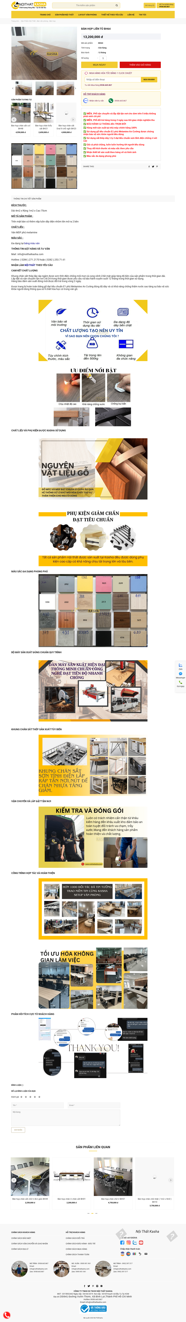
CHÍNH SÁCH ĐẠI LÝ (19, 1249)
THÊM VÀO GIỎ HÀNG (140, 65)
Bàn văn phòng (42, 21)
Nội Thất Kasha (147, 1231)
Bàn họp (52, 21)
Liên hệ (130, 15)
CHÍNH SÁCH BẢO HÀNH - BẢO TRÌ (80, 1244)
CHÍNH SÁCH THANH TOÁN (77, 1254)
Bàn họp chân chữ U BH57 (71, 1199)
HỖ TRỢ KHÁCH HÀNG (75, 1232)
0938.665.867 (106, 85)
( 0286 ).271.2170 (29, 259)
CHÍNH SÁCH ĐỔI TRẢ (75, 1238)
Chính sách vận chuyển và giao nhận (29, 1244)
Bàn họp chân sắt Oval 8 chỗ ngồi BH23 (43, 127)
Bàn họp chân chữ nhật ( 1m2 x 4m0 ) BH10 (113, 1200)
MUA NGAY (99, 64)
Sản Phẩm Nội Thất (64, 15)
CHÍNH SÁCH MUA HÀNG (76, 1249)
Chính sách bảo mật (21, 1238)
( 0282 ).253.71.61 (55, 259)
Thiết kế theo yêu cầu (112, 15)
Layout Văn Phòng (87, 15)
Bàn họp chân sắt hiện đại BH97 (66, 127)
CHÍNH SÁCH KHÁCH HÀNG (23, 1232)
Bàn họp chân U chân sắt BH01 (30, 1199)
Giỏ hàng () (149, 5)
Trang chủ (45, 15)
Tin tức (142, 15)
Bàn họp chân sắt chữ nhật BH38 (154, 1199)
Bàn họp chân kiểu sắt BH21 (20, 127)
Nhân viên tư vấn (96, 101)
